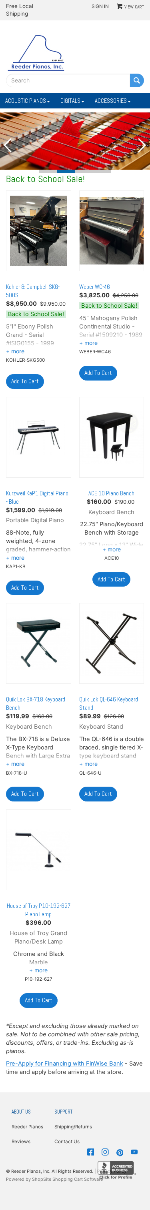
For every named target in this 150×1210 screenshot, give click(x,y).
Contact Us (67, 1141)
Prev (8, 145)
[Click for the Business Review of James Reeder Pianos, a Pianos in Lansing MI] (117, 1169)
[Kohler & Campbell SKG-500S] (38, 230)
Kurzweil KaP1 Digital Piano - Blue (37, 497)
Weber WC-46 (94, 286)
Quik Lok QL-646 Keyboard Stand (108, 703)
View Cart (134, 7)
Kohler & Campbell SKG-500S (33, 291)
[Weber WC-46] (111, 230)
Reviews (21, 1141)
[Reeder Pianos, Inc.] (36, 52)
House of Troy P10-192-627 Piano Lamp (38, 910)
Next (142, 145)
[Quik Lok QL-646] (111, 643)
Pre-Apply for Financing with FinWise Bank (64, 1063)
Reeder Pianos (27, 1127)
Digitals (70, 100)
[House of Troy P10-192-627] (38, 849)
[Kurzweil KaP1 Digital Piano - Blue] (38, 437)
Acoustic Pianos (25, 100)
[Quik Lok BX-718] (38, 643)
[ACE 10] (111, 437)
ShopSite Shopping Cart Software (67, 1179)
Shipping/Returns (73, 1127)
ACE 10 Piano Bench (111, 493)
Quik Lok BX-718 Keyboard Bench (35, 703)
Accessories (111, 100)
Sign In (100, 6)
